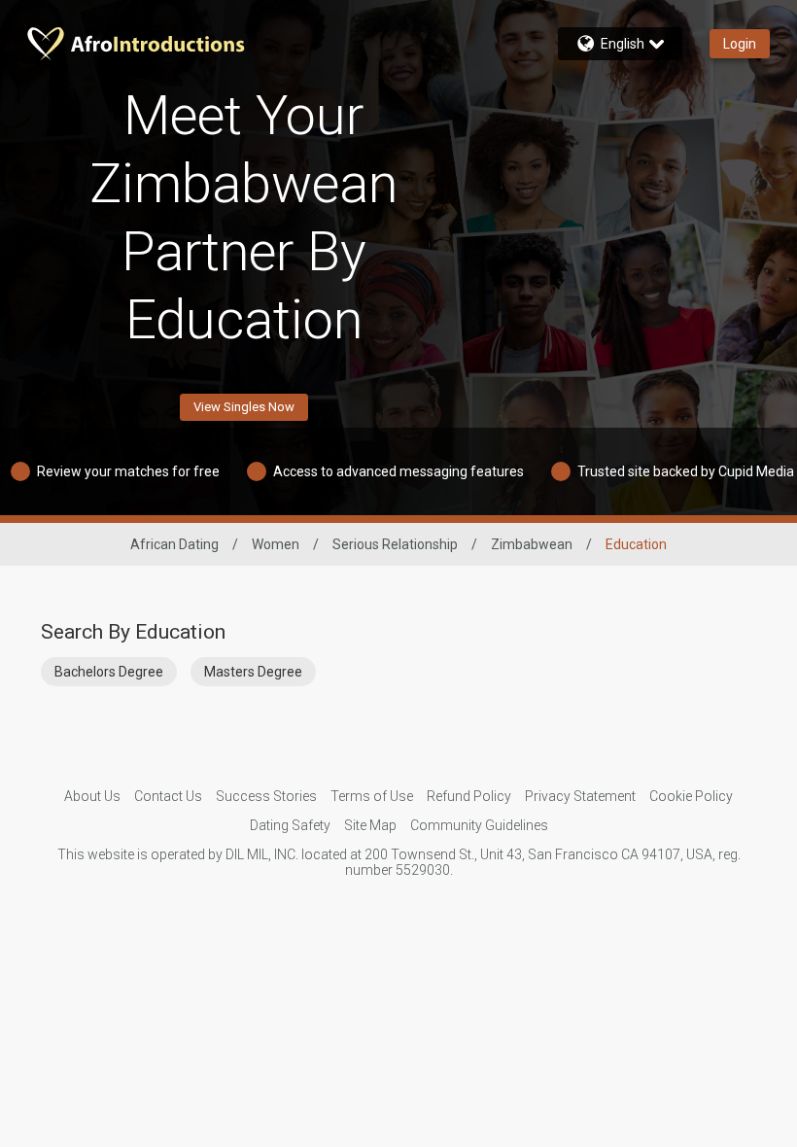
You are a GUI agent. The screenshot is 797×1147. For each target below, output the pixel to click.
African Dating (174, 544)
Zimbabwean (531, 544)
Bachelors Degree (108, 671)
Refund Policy (469, 796)
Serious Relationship (395, 544)
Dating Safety (290, 825)
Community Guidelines (479, 825)
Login (739, 44)
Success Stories (266, 796)
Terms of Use (371, 796)
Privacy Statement (580, 796)
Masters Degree (253, 671)
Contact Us (168, 796)
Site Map (370, 825)
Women (275, 544)
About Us (92, 796)
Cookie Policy (691, 796)
